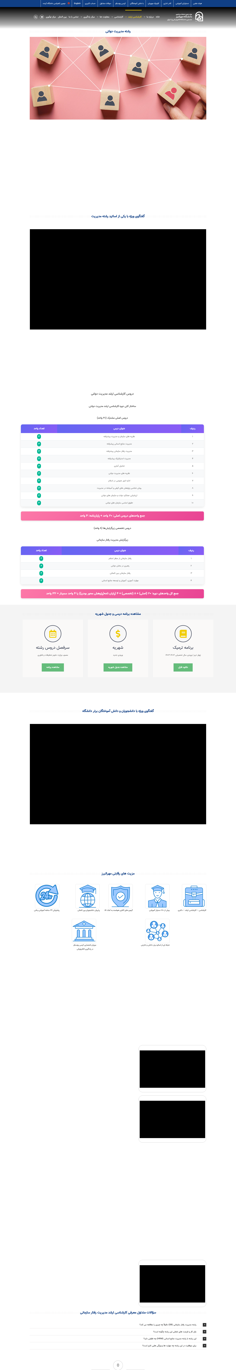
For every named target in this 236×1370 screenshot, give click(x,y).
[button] (36, 16)
